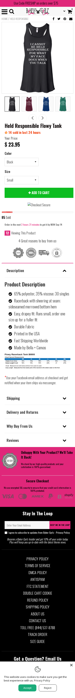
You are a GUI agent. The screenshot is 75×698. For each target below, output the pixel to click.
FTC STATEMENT (38, 586)
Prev (33, 118)
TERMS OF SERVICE (37, 565)
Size (7, 171)
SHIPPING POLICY (37, 606)
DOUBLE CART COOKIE (37, 593)
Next (43, 118)
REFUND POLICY (37, 600)
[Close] (71, 665)
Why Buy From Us (19, 426)
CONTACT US (37, 620)
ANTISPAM (37, 579)
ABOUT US (37, 613)
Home (5, 19)
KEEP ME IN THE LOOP (60, 524)
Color (8, 153)
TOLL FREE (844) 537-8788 (37, 627)
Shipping (13, 398)
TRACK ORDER (37, 634)
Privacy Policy (63, 532)
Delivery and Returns (22, 412)
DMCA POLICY (37, 572)
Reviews (13, 440)
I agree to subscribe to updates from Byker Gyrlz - (39, 532)
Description (15, 270)
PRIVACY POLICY (37, 558)
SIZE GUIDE (37, 641)
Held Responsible (19, 19)
